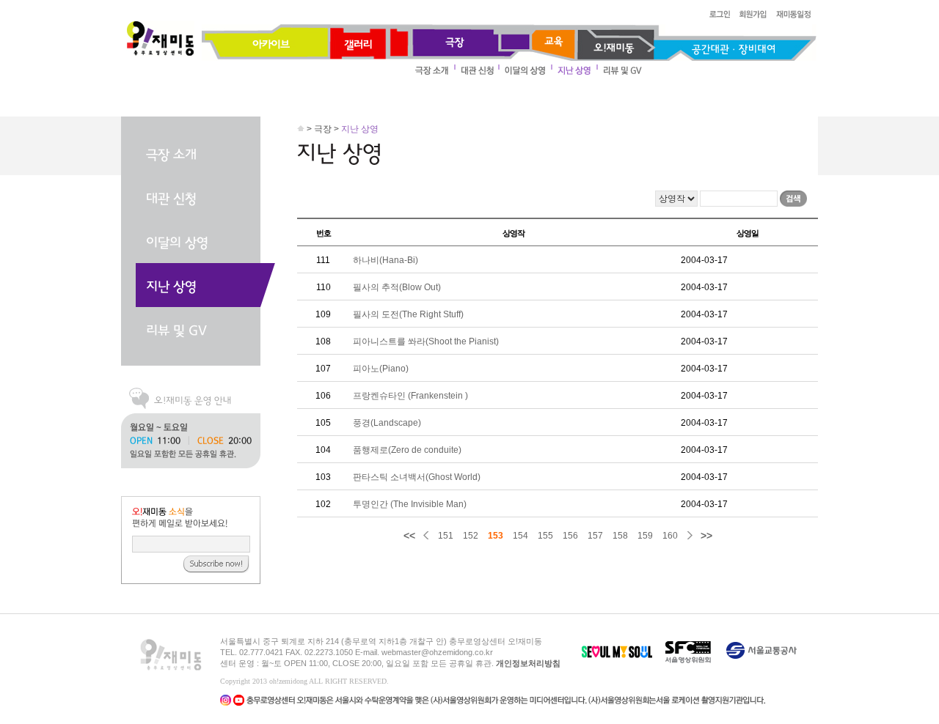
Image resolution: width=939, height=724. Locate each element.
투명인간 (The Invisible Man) (410, 504)
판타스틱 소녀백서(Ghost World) (417, 477)
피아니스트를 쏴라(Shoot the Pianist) (426, 341)
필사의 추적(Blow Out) (397, 287)
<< (409, 536)
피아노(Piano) (381, 368)
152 (470, 536)
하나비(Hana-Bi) (385, 260)
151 (445, 536)
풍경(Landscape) (387, 423)
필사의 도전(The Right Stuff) (408, 314)
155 (545, 536)
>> (706, 536)
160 (670, 536)
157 (595, 536)
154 (520, 536)
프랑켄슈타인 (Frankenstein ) (410, 396)
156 (570, 536)
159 (645, 536)
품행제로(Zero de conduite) (407, 450)
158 (620, 536)
